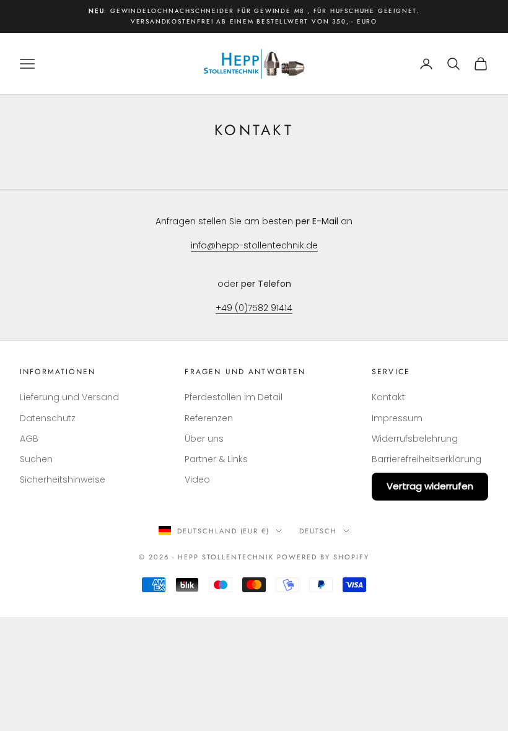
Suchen (36, 459)
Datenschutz (48, 418)
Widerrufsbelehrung (415, 438)
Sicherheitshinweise (62, 479)
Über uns (204, 438)
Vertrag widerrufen (430, 485)
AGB (29, 438)
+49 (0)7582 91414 (254, 308)
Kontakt (388, 397)
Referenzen (209, 418)
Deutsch (318, 531)
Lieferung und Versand (69, 397)
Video (197, 479)
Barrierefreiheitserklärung (426, 459)
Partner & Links (216, 459)
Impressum (397, 418)
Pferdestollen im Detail (233, 397)
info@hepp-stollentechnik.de (254, 245)
